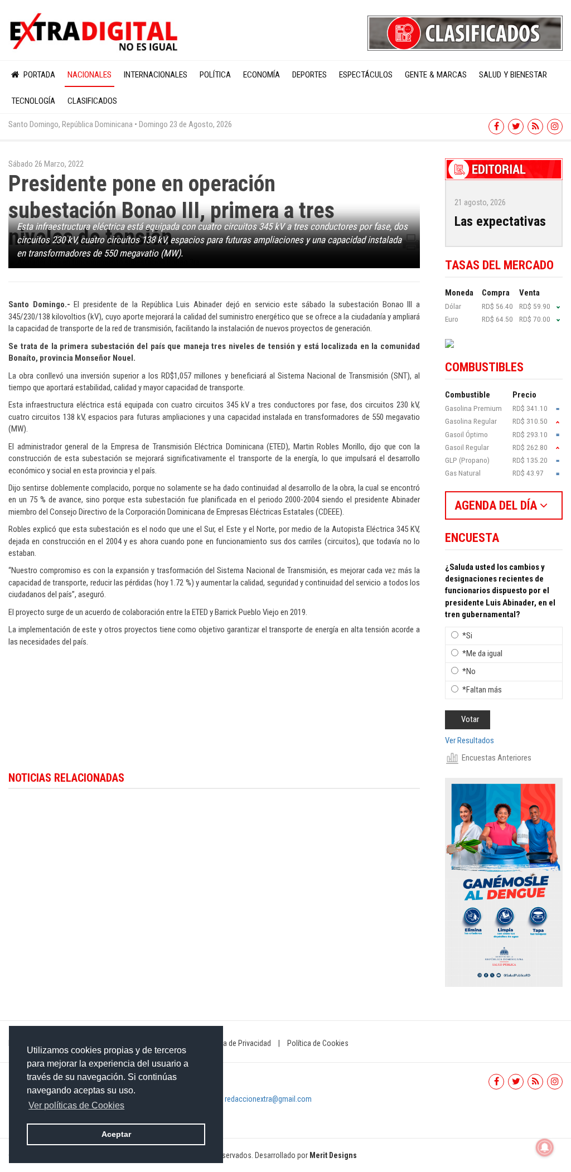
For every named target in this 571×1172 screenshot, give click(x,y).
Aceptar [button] (116, 1134)
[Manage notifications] (545, 1147)
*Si (467, 636)
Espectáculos (366, 75)
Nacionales (89, 75)
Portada (38, 75)
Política (215, 75)
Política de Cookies (318, 1043)
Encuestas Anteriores (496, 758)
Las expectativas (500, 221)
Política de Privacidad (237, 1043)
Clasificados (92, 101)
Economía (261, 75)
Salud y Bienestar (513, 75)
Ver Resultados (469, 740)
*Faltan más (482, 690)
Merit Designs (333, 1155)
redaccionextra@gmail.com (268, 1098)
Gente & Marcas (436, 75)
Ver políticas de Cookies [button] (76, 1105)
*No (469, 671)
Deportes (309, 75)
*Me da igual (482, 653)
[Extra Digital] (95, 32)
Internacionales (155, 75)
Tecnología (33, 101)
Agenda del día (497, 505)
